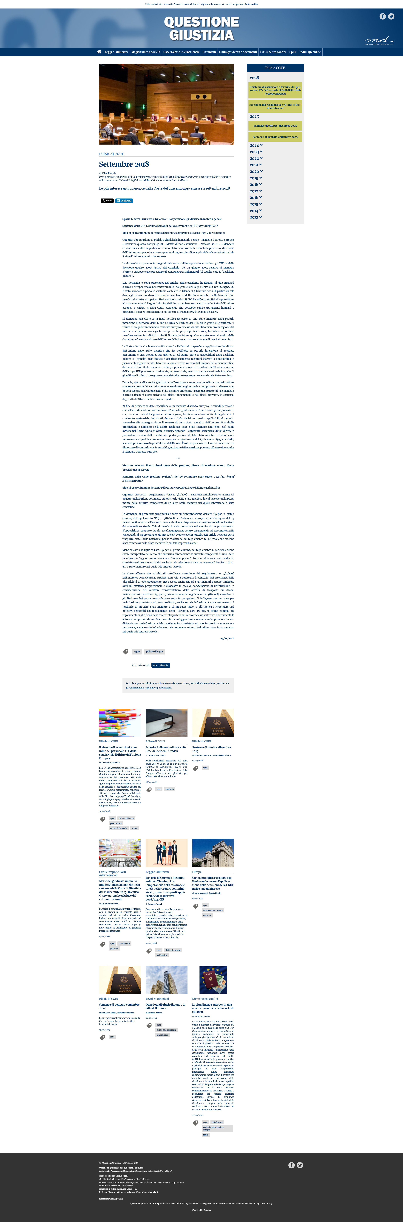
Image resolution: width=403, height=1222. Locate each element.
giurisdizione (162, 1035)
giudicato (170, 789)
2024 (255, 145)
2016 (254, 197)
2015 (254, 204)
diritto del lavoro (126, 818)
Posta (109, 200)
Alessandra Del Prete (110, 762)
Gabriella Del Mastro (222, 755)
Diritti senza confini (273, 52)
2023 (255, 151)
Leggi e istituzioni (116, 52)
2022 (255, 158)
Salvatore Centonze (203, 755)
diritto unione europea (213, 910)
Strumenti (209, 52)
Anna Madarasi (201, 893)
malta (205, 1134)
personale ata (116, 823)
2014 (254, 210)
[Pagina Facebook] (383, 16)
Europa (197, 872)
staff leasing (162, 955)
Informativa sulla (111, 1198)
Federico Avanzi (155, 904)
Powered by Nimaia (201, 1209)
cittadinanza (217, 1122)
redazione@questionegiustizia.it (142, 1192)
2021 (254, 164)
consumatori (124, 943)
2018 (254, 184)
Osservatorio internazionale (181, 52)
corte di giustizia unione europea (213, 1128)
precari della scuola (118, 828)
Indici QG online (310, 52)
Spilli (292, 52)
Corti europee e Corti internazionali (112, 873)
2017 (254, 191)
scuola (134, 828)
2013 (254, 217)
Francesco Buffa (108, 1013)
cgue (137, 651)
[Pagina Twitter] (391, 16)
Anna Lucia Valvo (202, 1016)
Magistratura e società (145, 52)
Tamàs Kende (215, 893)
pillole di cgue (154, 651)
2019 (254, 178)
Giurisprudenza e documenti (238, 52)
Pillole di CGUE (108, 741)
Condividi (126, 200)
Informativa (251, 4)
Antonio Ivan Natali (156, 755)
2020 (255, 171)
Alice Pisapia (109, 173)
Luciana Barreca (155, 1013)
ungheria (207, 915)
